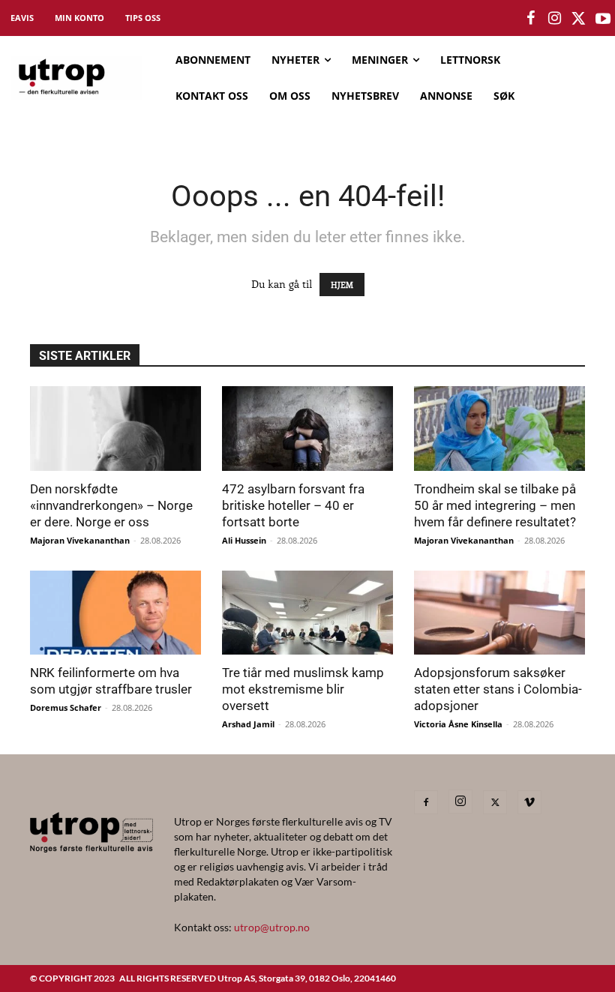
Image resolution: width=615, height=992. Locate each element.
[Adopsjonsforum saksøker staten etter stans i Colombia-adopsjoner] (499, 613)
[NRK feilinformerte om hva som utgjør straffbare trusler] (115, 613)
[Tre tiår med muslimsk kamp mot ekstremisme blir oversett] (307, 613)
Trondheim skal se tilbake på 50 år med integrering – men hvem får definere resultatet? (495, 505)
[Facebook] (426, 802)
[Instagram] (460, 802)
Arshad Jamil (248, 724)
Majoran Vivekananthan (80, 540)
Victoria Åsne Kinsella (458, 724)
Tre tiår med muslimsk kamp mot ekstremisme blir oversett (303, 689)
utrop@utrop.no (272, 927)
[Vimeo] (530, 802)
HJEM (342, 284)
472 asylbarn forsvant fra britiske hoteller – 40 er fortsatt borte (293, 505)
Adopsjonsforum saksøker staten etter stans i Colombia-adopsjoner (498, 689)
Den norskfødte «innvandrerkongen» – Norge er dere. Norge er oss (111, 505)
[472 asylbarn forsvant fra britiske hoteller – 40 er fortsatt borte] (307, 428)
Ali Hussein (244, 540)
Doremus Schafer (65, 707)
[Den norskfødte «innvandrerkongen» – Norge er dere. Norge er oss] (115, 428)
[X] (495, 802)
